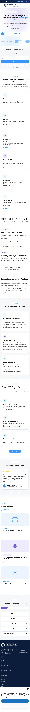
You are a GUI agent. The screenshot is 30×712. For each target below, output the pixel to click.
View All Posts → (6, 509)
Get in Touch (15, 451)
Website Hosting (4, 665)
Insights (2, 684)
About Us (3, 681)
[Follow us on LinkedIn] (2, 657)
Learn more (5, 106)
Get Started (17, 33)
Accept (15, 701)
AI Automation (4, 675)
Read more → (5, 535)
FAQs (2, 686)
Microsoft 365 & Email (6, 672)
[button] (28, 689)
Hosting (18, 607)
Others (24, 607)
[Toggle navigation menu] (25, 5)
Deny (15, 704)
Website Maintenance (6, 670)
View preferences (15, 708)
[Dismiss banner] (28, 1)
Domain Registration (5, 668)
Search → (15, 61)
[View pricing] (2, 33)
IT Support (3, 663)
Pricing (11, 607)
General (4, 607)
